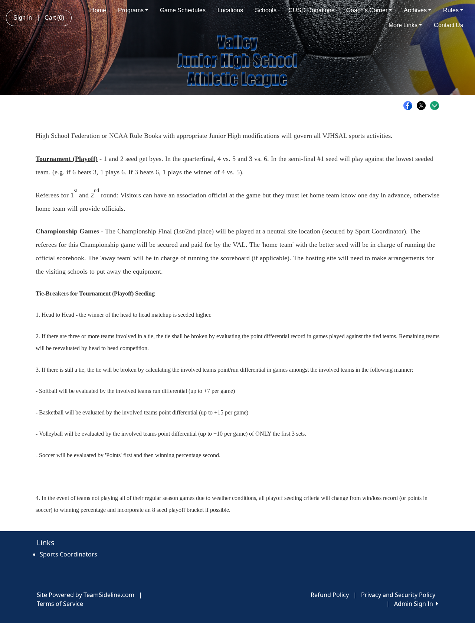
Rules (451, 10)
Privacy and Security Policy (398, 595)
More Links (403, 25)
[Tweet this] (423, 105)
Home (98, 10)
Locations (230, 10)
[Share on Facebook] (409, 105)
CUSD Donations (311, 10)
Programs (131, 10)
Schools (265, 10)
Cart (54, 17)
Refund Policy (330, 595)
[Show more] (434, 105)
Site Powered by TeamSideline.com (85, 595)
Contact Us (448, 25)
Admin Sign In (415, 604)
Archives (415, 10)
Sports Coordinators (68, 554)
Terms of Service (60, 604)
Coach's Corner (366, 10)
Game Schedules (183, 10)
